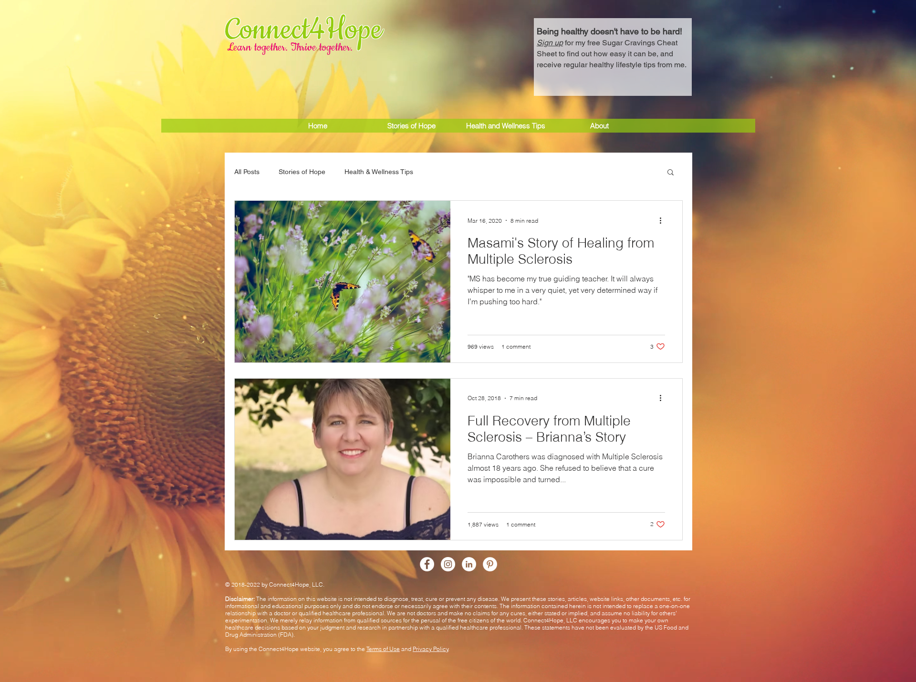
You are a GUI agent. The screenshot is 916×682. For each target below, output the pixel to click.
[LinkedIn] (469, 564)
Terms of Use (383, 648)
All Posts (247, 172)
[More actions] (663, 220)
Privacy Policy (430, 648)
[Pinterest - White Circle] (490, 564)
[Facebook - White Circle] (427, 564)
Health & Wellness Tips (378, 172)
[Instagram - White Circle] (448, 564)
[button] (613, 47)
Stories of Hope (302, 172)
